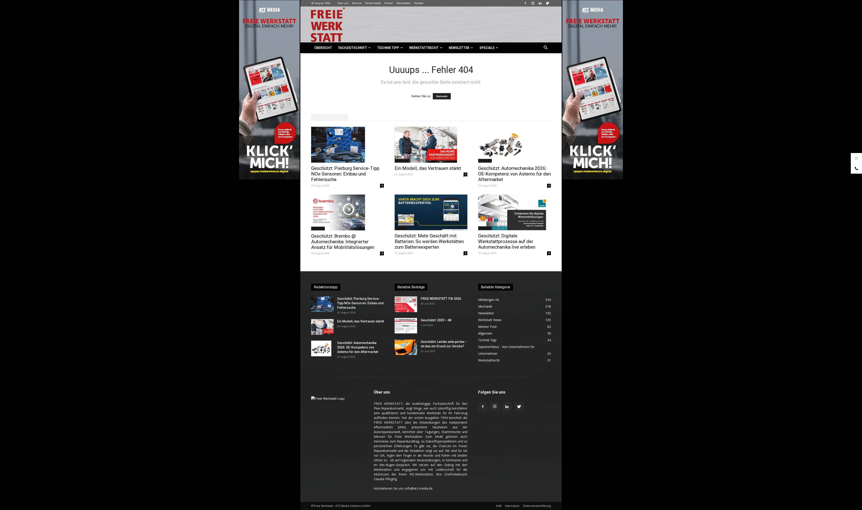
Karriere (356, 3)
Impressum (512, 506)
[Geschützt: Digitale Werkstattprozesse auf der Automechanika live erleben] (514, 212)
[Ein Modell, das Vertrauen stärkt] (431, 145)
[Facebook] (525, 3)
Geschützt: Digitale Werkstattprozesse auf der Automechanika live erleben (506, 241)
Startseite (441, 96)
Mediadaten (404, 3)
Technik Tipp (388, 48)
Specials (487, 48)
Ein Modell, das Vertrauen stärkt (428, 168)
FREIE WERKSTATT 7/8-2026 (441, 298)
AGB (498, 506)
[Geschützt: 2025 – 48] (406, 325)
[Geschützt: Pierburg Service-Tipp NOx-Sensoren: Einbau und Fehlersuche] (347, 145)
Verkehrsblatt (373, 3)
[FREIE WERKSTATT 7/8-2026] (406, 304)
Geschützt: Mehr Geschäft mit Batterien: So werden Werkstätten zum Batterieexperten (429, 241)
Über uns (342, 3)
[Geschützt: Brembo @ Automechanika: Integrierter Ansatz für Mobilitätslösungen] (347, 212)
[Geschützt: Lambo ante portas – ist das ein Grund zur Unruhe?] (406, 347)
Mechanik (317, 160)
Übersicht (323, 48)
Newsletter (459, 48)
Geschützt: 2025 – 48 (436, 320)
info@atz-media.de (419, 488)
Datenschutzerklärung (537, 506)
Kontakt (418, 3)
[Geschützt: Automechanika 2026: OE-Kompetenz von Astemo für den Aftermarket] (514, 145)
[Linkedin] (540, 3)
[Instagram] (532, 3)
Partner (388, 3)
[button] (545, 48)
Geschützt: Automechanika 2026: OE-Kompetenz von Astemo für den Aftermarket (514, 174)
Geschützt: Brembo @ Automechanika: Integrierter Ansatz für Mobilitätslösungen (342, 241)
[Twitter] (547, 3)
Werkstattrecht (424, 48)
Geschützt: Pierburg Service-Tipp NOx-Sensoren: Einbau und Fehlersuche (345, 174)
